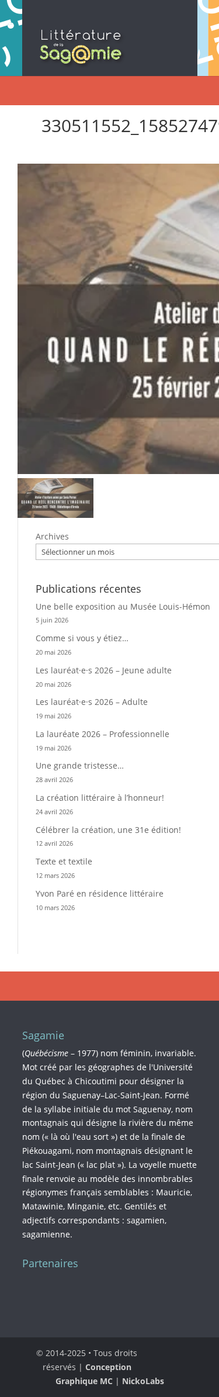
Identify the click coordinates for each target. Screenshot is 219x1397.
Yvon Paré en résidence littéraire (100, 893)
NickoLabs (143, 1380)
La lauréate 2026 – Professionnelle (102, 733)
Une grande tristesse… (80, 765)
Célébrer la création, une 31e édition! (108, 829)
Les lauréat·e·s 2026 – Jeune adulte (104, 670)
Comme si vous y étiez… (82, 638)
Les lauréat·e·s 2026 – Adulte (92, 701)
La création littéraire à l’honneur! (100, 797)
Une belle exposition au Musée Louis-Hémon (123, 606)
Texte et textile (64, 861)
